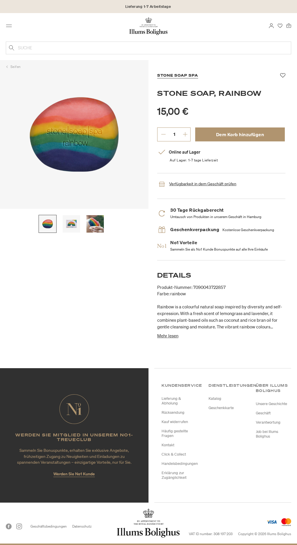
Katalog (215, 398)
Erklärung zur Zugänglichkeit (174, 475)
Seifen (15, 66)
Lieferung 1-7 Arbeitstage (148, 6)
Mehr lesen (167, 336)
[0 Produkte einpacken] (288, 25)
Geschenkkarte (221, 407)
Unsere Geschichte (271, 403)
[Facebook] (9, 526)
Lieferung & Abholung (171, 401)
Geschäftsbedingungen (48, 526)
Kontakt (168, 445)
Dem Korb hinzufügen (240, 134)
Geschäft (263, 413)
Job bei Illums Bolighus (267, 434)
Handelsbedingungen (180, 463)
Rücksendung (173, 412)
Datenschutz (82, 526)
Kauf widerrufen (175, 421)
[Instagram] (19, 526)
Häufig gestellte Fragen (175, 433)
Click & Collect (174, 454)
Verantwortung (268, 422)
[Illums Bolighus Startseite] (148, 25)
